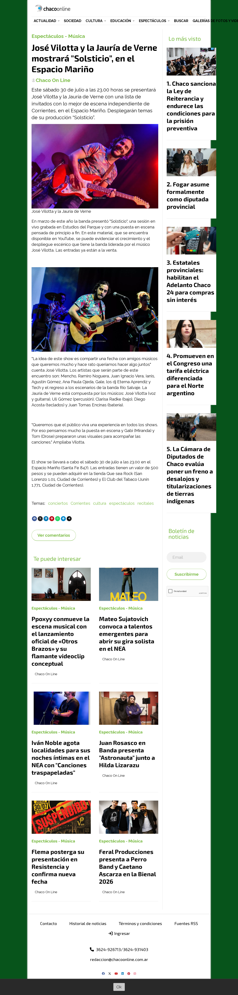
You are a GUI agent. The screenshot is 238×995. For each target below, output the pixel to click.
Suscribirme (187, 574)
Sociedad (72, 21)
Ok (119, 987)
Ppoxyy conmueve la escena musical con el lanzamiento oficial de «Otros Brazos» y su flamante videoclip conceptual (60, 641)
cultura (99, 503)
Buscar (181, 21)
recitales (145, 503)
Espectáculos (152, 21)
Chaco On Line (53, 80)
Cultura (94, 21)
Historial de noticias (87, 923)
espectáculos (122, 503)
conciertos (58, 503)
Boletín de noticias (181, 533)
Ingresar (121, 933)
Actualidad (45, 21)
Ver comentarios (53, 535)
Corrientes (80, 503)
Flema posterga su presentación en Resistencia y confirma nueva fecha (58, 866)
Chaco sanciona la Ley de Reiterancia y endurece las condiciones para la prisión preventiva (191, 106)
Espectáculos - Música (58, 36)
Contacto (48, 923)
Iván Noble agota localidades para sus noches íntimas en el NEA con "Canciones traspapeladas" (61, 757)
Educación (120, 21)
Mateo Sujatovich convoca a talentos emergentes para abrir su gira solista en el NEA (126, 633)
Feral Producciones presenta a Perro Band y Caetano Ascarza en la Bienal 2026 (127, 866)
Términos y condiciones (140, 923)
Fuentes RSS (186, 923)
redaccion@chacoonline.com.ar (119, 959)
